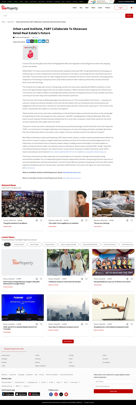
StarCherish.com (7, 386)
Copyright (21, 375)
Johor (3, 366)
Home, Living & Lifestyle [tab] (68, 244)
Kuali (63, 1)
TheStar (10, 1)
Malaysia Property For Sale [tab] (14, 349)
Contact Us (12, 375)
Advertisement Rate (66, 375)
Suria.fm (26, 386)
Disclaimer (29, 375)
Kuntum (68, 1)
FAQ (36, 375)
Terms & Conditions (52, 375)
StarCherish (33, 1)
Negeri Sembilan (40, 366)
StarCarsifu (41, 1)
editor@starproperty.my (71, 172)
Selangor (4, 359)
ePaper (4, 1)
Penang (4, 362)
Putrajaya (72, 366)
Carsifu (43, 382)
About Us (4, 375)
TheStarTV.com (19, 382)
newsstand (74, 382)
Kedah (37, 355)
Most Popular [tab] (34, 244)
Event (100, 8)
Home (75, 8)
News (93, 8)
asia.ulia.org (30, 168)
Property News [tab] (50, 244)
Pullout (107, 8)
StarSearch (49, 1)
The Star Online (6, 382)
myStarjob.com (33, 382)
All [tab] (7, 244)
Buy (81, 8)
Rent (87, 8)
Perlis (70, 362)
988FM (81, 1)
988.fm (18, 386)
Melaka (37, 362)
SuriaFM (75, 1)
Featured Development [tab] (90, 244)
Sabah (104, 355)
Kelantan (38, 359)
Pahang (71, 355)
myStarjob (57, 1)
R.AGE (21, 1)
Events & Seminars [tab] (110, 244)
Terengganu (106, 362)
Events (16, 1)
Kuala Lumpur (6, 355)
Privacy (41, 375)
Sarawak (105, 359)
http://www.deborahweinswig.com (93, 152)
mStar (26, 1)
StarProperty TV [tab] (127, 244)
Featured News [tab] (19, 244)
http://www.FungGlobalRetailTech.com (63, 152)
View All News (68, 341)
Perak (71, 359)
